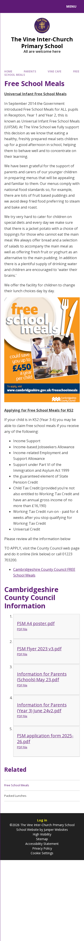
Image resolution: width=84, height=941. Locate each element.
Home (8, 71)
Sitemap (42, 839)
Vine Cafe (54, 71)
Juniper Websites (55, 829)
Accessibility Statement (42, 844)
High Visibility (42, 834)
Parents (30, 71)
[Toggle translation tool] (19, 6)
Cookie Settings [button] (42, 853)
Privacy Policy (42, 848)
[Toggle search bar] (8, 6)
